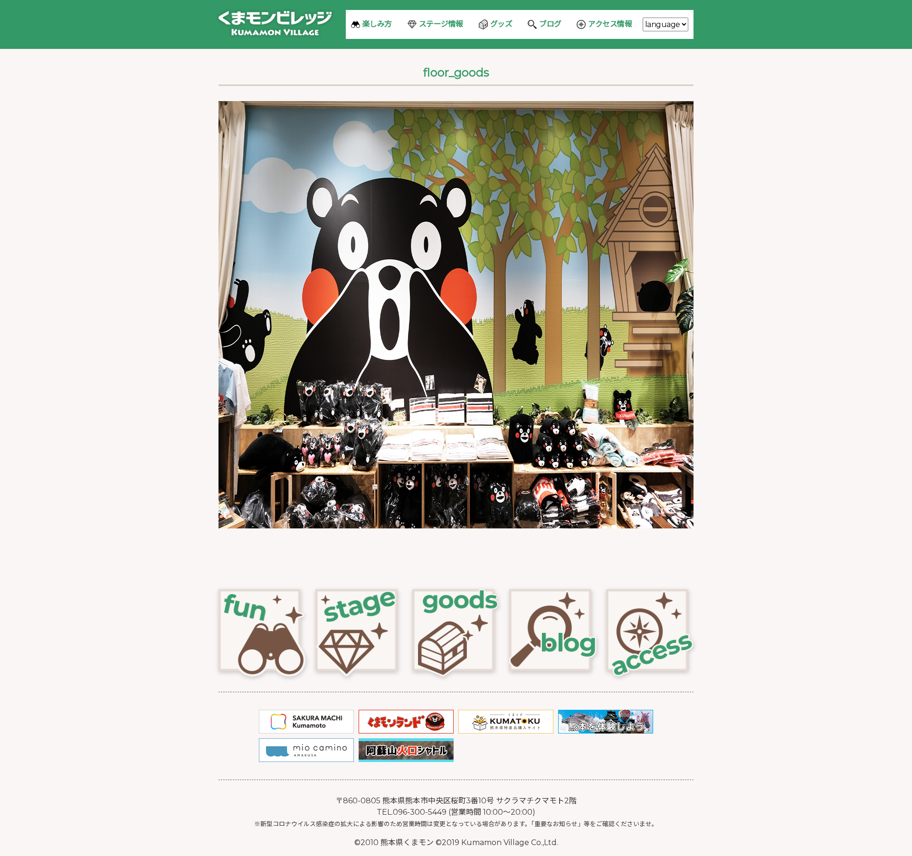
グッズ (501, 23)
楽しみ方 (377, 23)
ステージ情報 (441, 23)
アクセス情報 (610, 23)
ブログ (550, 23)
